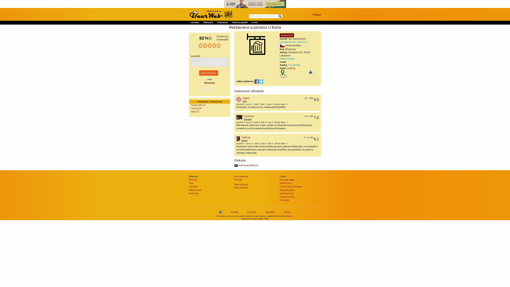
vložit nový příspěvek (248, 165)
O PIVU (255, 23)
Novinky (238, 180)
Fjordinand (249, 116)
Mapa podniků (241, 188)
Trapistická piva (287, 197)
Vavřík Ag (290, 68)
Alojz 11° (195, 111)
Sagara (246, 98)
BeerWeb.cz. (289, 216)
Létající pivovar (287, 193)
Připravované (195, 190)
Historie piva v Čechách (291, 186)
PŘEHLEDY (208, 23)
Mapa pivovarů (241, 184)
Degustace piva (287, 190)
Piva (191, 183)
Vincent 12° (196, 108)
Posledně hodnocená (209, 101)
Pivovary (193, 180)
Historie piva (286, 183)
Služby (287, 212)
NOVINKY (195, 23)
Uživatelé (193, 186)
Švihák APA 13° (198, 105)
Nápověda (270, 212)
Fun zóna (251, 212)
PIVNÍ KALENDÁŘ (240, 23)
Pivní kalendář (241, 176)
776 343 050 (294, 65)
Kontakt (234, 212)
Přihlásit (317, 15)
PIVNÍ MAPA (222, 23)
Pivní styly (194, 193)
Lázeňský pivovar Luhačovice (294, 42)
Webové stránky (287, 59)
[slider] (209, 45)
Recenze (209, 82)
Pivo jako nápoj (287, 180)
